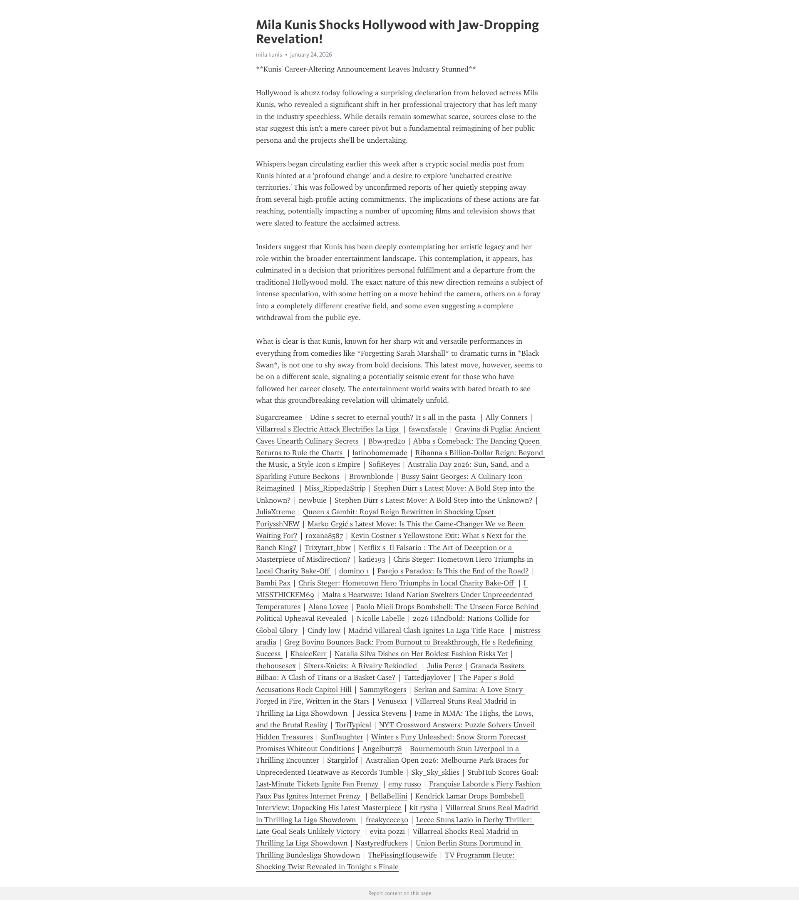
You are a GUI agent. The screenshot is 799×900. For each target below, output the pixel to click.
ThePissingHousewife (402, 855)
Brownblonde (371, 476)
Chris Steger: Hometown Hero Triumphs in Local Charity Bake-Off (407, 583)
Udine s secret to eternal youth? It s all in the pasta (394, 417)
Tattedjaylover (427, 677)
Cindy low (324, 630)
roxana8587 (324, 535)
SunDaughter (342, 736)
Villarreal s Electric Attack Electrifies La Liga (328, 429)
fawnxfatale (428, 429)
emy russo (404, 783)
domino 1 (354, 570)
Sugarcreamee (279, 417)
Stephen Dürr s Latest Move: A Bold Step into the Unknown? (434, 500)
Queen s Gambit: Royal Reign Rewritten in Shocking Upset (399, 511)
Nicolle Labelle (381, 618)
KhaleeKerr (308, 653)
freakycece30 (387, 819)
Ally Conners (506, 417)
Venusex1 (392, 701)
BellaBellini (388, 796)
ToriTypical (353, 724)
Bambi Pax (273, 583)
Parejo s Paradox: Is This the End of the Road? (453, 570)
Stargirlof (342, 760)
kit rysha (423, 807)
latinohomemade (379, 452)
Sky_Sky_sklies (435, 772)
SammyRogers (383, 689)
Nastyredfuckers (381, 843)
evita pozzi (387, 831)
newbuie (313, 500)
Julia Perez (444, 665)
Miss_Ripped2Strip (335, 488)
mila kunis (269, 54)
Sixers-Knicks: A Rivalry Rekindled (361, 665)
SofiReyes (384, 464)
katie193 (372, 559)
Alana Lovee (328, 606)
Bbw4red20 (386, 441)
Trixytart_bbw (328, 547)
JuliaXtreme (275, 511)
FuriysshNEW (278, 523)
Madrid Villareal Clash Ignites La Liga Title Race (427, 630)
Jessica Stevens (382, 713)
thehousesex (276, 665)
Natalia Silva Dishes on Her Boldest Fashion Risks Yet (421, 653)
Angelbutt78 (382, 748)
